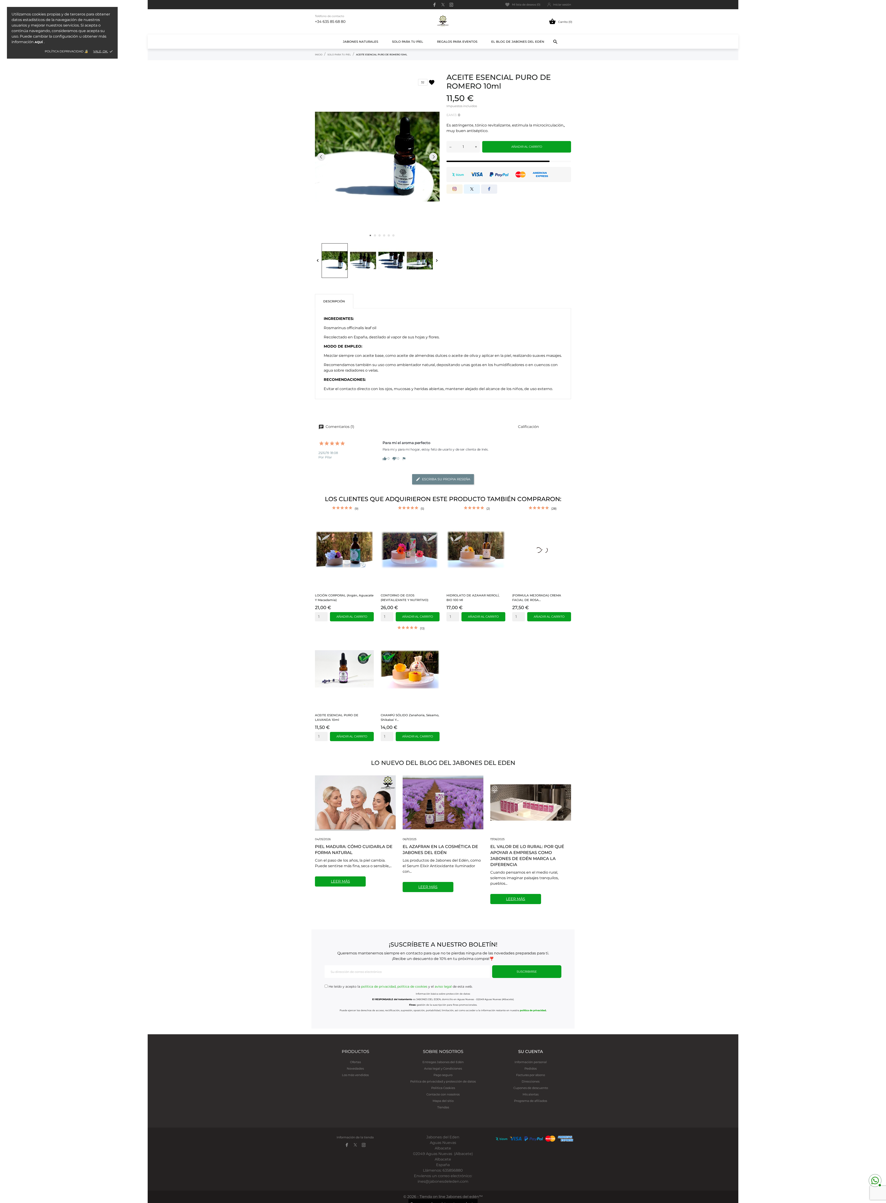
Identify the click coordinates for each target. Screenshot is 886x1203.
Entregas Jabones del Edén (443, 1062)
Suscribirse (527, 971)
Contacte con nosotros (443, 1094)
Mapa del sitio (443, 1101)
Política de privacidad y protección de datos (443, 1081)
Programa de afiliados (530, 1101)
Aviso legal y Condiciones (443, 1068)
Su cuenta (530, 1051)
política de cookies (412, 986)
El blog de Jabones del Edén (517, 41)
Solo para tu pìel (407, 41)
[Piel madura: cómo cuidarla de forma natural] (355, 802)
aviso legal (443, 986)
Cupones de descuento (530, 1088)
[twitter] (443, 4)
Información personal (531, 1062)
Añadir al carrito (526, 146)
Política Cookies (443, 1088)
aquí (39, 42)
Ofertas (355, 1062)
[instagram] (451, 5)
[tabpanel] (377, 157)
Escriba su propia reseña (446, 479)
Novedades (355, 1068)
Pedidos (530, 1068)
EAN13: (451, 115)
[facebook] (435, 5)
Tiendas (443, 1107)
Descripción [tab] (334, 301)
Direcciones (530, 1081)
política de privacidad (378, 986)
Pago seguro (443, 1075)
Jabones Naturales (360, 41)
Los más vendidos (355, 1075)
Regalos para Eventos (457, 41)
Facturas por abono (530, 1075)
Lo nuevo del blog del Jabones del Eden (443, 763)
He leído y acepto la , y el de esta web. (400, 986)
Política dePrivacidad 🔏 (67, 51)
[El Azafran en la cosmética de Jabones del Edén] (443, 802)
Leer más (340, 881)
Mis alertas (531, 1094)
